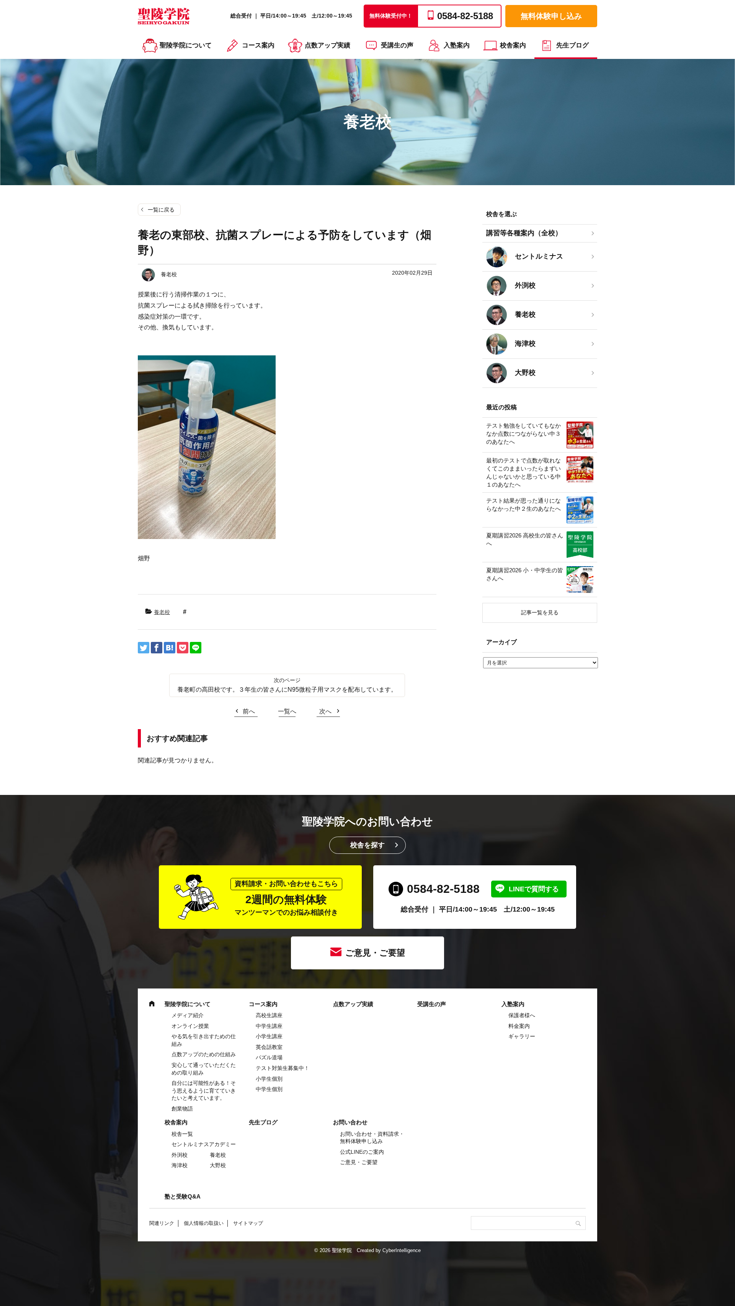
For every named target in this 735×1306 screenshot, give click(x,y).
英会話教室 (269, 1047)
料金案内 (519, 1026)
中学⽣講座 (269, 1026)
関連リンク (161, 1223)
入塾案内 (457, 45)
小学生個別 (269, 1079)
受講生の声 (397, 45)
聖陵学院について (186, 45)
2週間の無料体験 (286, 898)
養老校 (162, 612)
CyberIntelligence (401, 1250)
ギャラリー (521, 1036)
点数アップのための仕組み (204, 1054)
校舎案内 (513, 45)
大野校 (218, 1165)
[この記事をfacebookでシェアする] (156, 647)
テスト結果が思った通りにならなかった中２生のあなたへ (523, 504)
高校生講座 (269, 1015)
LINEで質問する (534, 889)
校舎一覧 (182, 1134)
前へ (249, 711)
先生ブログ (572, 45)
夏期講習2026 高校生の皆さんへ (524, 539)
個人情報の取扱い (204, 1223)
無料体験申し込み (551, 16)
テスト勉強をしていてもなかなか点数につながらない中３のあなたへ (523, 433)
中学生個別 (269, 1089)
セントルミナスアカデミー (204, 1144)
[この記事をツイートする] (143, 647)
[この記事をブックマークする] (169, 647)
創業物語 (182, 1109)
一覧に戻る (161, 210)
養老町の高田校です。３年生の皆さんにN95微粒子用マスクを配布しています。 (287, 689)
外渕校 (180, 1155)
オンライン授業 (190, 1026)
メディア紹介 (188, 1015)
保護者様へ (521, 1015)
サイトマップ (248, 1223)
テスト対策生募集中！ (282, 1068)
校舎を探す (367, 845)
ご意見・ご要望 (375, 953)
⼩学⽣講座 (269, 1036)
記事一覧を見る (540, 612)
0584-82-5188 (443, 889)
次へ (325, 711)
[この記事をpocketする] (182, 647)
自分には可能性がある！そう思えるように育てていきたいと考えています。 (204, 1090)
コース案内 (258, 45)
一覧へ (287, 711)
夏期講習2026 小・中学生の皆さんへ (524, 574)
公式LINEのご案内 (362, 1152)
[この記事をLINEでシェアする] (195, 647)
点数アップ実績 (327, 45)
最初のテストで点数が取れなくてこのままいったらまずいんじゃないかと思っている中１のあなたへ (523, 472)
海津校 (180, 1165)
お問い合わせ (350, 1122)
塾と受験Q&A (183, 1196)
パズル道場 (269, 1057)
